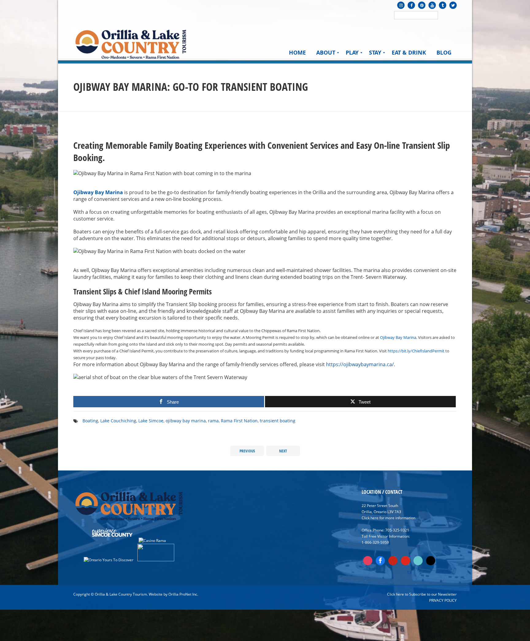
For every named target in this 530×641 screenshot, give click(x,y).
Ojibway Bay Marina (98, 192)
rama (213, 421)
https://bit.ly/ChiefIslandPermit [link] (416, 351)
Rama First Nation (239, 421)
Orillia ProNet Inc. (183, 594)
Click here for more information (388, 517)
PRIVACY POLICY (443, 600)
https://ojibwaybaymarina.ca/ (360, 364)
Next (283, 451)
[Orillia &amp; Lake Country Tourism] (130, 43)
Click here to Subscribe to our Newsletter (422, 594)
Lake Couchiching (118, 421)
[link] (398, 337)
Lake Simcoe (150, 421)
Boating (90, 421)
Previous (247, 451)
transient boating (277, 421)
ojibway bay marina (186, 421)
